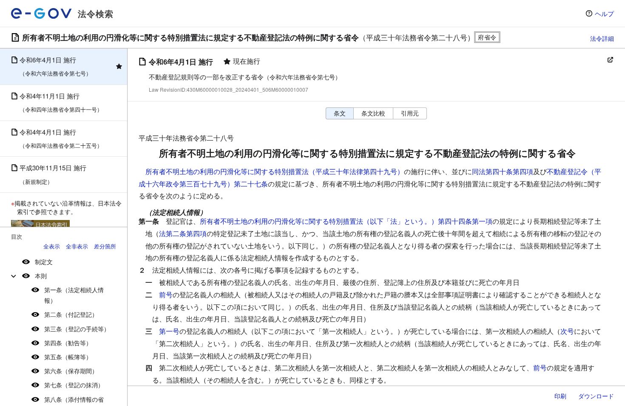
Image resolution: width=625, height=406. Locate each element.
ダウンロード (596, 396)
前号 (166, 294)
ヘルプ (604, 13)
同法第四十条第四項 (502, 171)
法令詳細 (602, 38)
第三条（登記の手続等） (77, 328)
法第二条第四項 (183, 233)
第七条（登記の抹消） (74, 385)
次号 (567, 331)
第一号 (169, 331)
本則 (41, 275)
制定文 (44, 261)
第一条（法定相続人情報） (74, 294)
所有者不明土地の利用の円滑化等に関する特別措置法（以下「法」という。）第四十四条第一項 (346, 221)
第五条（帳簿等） (68, 356)
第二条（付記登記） (71, 314)
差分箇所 (105, 246)
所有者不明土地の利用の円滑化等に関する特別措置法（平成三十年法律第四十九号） (274, 171)
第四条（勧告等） (68, 342)
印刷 (560, 396)
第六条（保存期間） (71, 371)
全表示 (51, 246)
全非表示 (77, 246)
